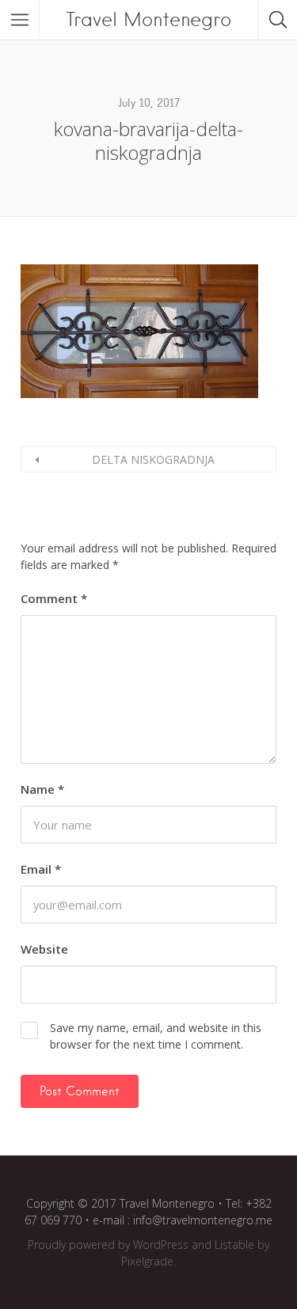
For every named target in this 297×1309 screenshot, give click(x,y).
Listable (234, 1244)
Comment (54, 598)
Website (44, 949)
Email (41, 869)
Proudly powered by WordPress (108, 1244)
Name (42, 789)
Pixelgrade (147, 1261)
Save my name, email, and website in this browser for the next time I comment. (155, 1036)
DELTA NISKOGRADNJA (153, 459)
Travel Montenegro (148, 19)
